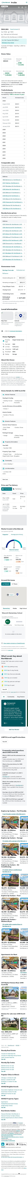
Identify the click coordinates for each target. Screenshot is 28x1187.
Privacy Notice (16, 1154)
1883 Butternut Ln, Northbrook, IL (12, 180)
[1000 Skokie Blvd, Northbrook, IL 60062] (10, 880)
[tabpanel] (14, 290)
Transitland (20, 1122)
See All (5, 689)
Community (10, 696)
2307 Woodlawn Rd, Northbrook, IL (12, 186)
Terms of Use (21, 1152)
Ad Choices (21, 1154)
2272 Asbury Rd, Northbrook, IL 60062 (13, 234)
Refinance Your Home (8, 42)
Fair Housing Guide (21, 1150)
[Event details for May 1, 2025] (24, 501)
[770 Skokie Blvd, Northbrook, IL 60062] (10, 822)
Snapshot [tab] (5, 534)
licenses (18, 1130)
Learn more (10, 650)
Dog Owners (21, 696)
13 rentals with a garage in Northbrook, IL (14, 841)
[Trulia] (2, 1144)
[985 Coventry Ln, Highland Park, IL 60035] (10, 993)
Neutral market (14, 549)
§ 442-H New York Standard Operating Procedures (11, 1134)
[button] (26, 2)
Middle (15, 608)
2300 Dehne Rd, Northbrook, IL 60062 (13, 224)
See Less (6, 479)
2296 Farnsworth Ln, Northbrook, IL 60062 (15, 243)
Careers (2, 1152)
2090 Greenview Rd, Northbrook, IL (12, 202)
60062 (18, 377)
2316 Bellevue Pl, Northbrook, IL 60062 (13, 237)
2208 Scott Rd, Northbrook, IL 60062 (13, 240)
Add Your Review (14, 729)
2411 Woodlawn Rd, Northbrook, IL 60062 (14, 253)
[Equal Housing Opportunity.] (19, 1174)
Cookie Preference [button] (4, 1155)
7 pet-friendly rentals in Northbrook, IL (13, 814)
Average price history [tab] (17, 534)
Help (11, 1154)
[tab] (6, 489)
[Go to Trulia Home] (14, 2)
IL (5, 1045)
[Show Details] (24, 101)
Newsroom (7, 1152)
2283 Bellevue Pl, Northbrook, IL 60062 (13, 256)
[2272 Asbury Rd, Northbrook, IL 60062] (10, 1024)
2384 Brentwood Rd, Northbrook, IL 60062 (15, 227)
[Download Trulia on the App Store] (10, 1144)
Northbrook (5, 776)
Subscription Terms (5, 1154)
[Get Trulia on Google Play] (21, 1144)
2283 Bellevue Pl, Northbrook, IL (11, 192)
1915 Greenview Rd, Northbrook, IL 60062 (14, 246)
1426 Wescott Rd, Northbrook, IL (12, 208)
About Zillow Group (12, 1150)
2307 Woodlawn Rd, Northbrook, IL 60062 (14, 250)
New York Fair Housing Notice (7, 1135)
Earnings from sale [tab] (8, 270)
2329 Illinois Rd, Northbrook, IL (11, 195)
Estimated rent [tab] (20, 270)
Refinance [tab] (5, 273)
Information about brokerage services (11, 1136)
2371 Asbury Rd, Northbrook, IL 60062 (13, 230)
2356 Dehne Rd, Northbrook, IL (11, 189)
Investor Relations (14, 1152)
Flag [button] (22, 723)
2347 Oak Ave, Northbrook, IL (11, 183)
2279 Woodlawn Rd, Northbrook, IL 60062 (14, 259)
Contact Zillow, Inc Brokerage (8, 1140)
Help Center (6, 1176)
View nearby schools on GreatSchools (14, 643)
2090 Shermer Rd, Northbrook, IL (12, 205)
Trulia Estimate (8, 92)
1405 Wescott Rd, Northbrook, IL (12, 199)
